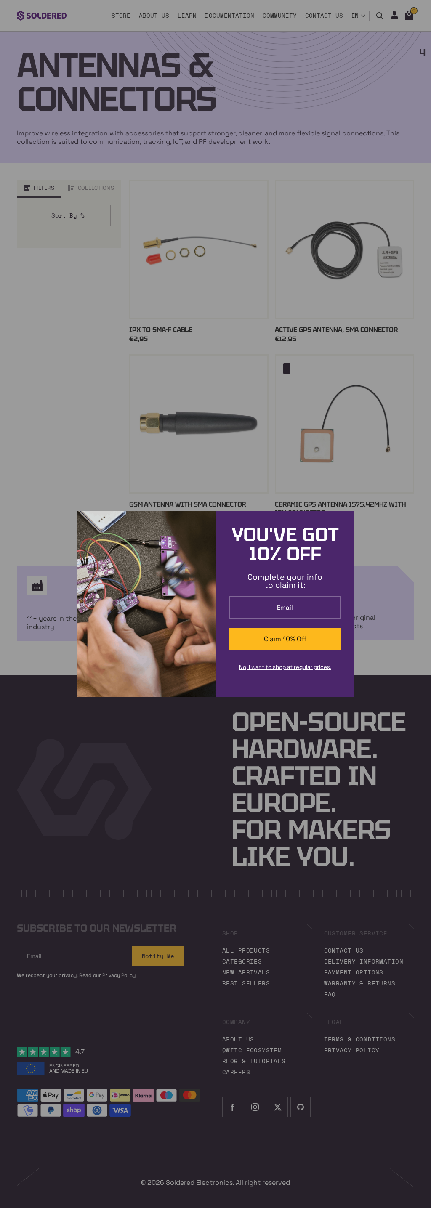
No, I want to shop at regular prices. (285, 667)
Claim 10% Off (285, 639)
